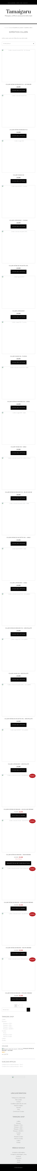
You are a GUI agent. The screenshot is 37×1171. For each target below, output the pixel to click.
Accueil (6, 27)
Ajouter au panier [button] (18, 815)
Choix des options (18, 90)
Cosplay (4, 1031)
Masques (4, 1021)
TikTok (18, 1160)
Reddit (18, 1162)
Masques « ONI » (7, 1025)
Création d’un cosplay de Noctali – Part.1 (12, 1066)
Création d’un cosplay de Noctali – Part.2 (12, 1064)
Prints (4, 1033)
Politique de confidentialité (18, 1097)
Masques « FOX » (7, 1023)
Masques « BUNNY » (8, 1028)
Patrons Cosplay (7, 1036)
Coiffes (4, 1019)
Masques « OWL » (8, 1027)
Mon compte (18, 1099)
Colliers (4, 1038)
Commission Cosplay (18, 1111)
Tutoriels (18, 1107)
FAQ (18, 1109)
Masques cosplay (7, 1034)
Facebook (18, 1156)
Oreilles (4, 1040)
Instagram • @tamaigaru (18, 1152)
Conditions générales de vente (18, 1103)
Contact (18, 1101)
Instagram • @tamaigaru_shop (18, 1154)
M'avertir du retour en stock (18, 863)
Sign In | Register (11, 3)
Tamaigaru (18, 12)
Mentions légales (18, 1105)
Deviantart (18, 1158)
